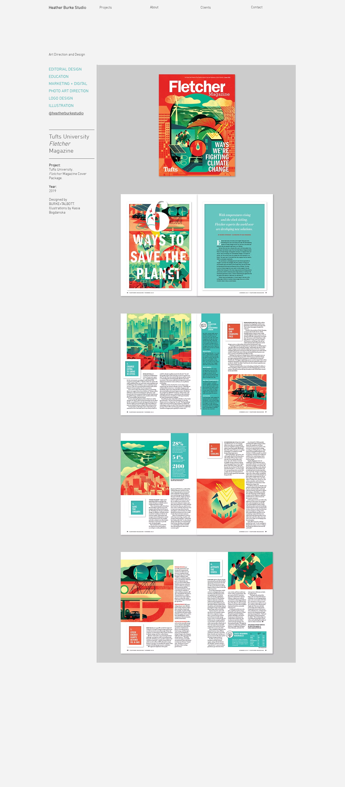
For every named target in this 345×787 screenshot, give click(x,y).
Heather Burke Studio (67, 7)
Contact (256, 7)
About (154, 7)
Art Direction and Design (67, 55)
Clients (206, 8)
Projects (106, 8)
